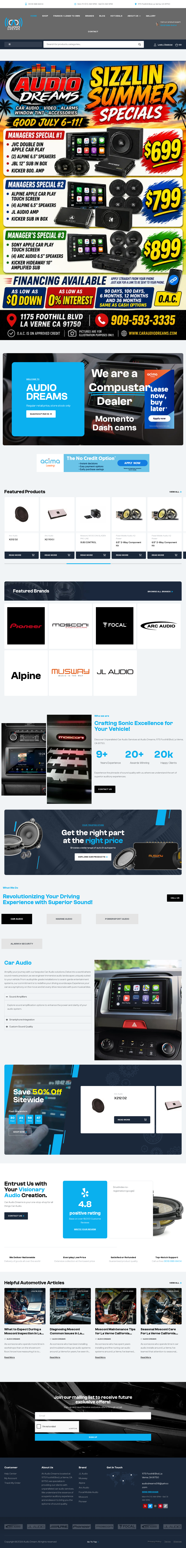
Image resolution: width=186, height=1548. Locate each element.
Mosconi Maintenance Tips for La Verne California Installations (70, 1333)
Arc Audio (13, 536)
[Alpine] (36, 1526)
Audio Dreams (13, 1339)
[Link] (165, 1506)
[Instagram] (155, 1506)
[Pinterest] (160, 1506)
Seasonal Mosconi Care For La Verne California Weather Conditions (112, 1333)
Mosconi (48, 536)
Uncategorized (14, 1291)
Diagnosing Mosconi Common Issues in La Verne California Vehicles (23, 1333)
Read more (15, 555)
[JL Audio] (13, 1526)
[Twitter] (150, 1506)
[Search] (140, 44)
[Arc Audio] (127, 1526)
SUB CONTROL (53, 542)
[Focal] (104, 1526)
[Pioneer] (59, 1526)
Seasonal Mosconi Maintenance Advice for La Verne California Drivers (161, 1333)
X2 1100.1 (13, 539)
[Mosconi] (82, 1526)
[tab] (16, 919)
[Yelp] (145, 1506)
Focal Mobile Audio (88, 536)
